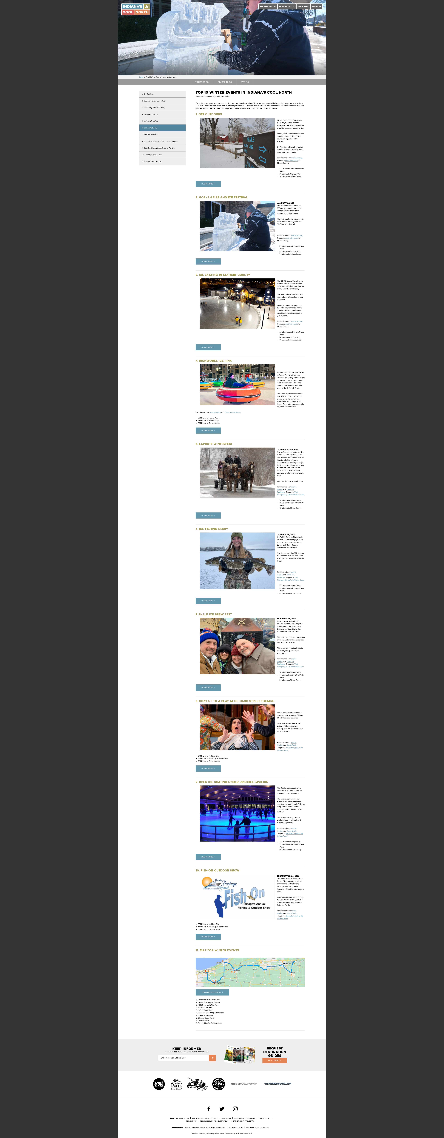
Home (141, 77)
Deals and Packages (233, 412)
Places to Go (287, 6)
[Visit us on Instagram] (235, 1109)
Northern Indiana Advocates (243, 1121)
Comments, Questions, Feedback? (205, 1118)
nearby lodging (215, 412)
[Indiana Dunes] (176, 1084)
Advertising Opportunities (244, 1118)
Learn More (207, 184)
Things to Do (268, 6)
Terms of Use (191, 1121)
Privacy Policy (264, 1118)
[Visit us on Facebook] (208, 1109)
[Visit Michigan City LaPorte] (197, 1084)
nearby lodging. (297, 158)
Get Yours (273, 1060)
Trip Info (303, 6)
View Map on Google (211, 992)
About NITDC (184, 1118)
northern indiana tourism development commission (205, 1127)
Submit (212, 1058)
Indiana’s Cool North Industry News (214, 1121)
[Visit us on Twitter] (222, 1109)
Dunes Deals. (292, 745)
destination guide (291, 160)
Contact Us (226, 1118)
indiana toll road (236, 1127)
